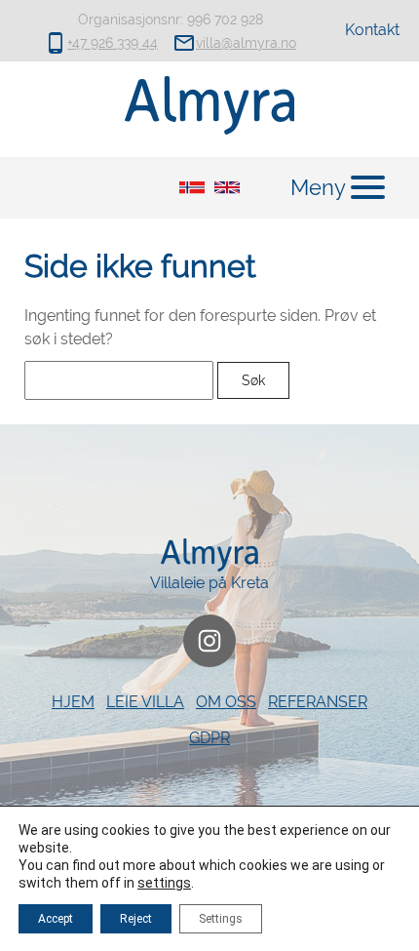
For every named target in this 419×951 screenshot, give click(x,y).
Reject (136, 919)
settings (164, 883)
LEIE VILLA (145, 702)
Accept (55, 919)
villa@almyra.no (246, 43)
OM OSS (226, 702)
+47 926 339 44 (112, 43)
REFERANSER (317, 702)
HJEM (73, 702)
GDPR (209, 738)
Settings (221, 919)
